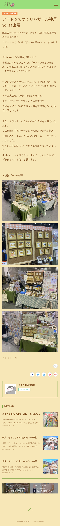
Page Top (30, 509)
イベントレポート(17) (9, 358)
